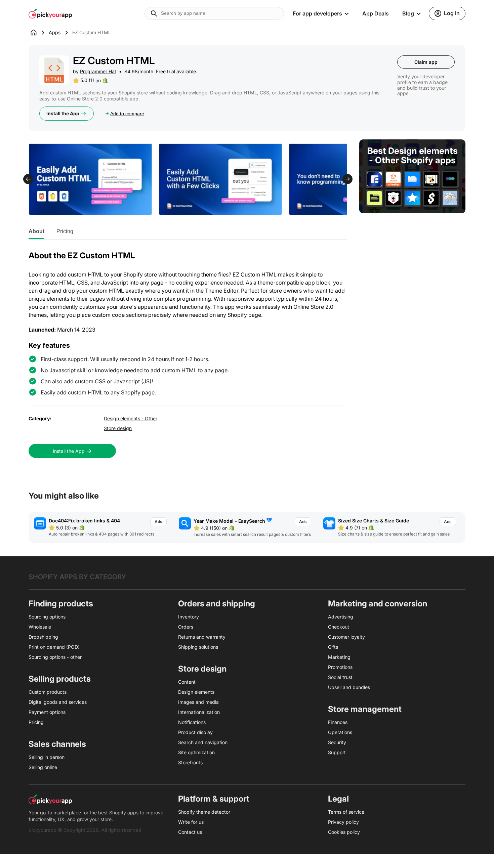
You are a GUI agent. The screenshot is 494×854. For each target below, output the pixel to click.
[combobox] (214, 13)
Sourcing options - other (55, 657)
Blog (408, 13)
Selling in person (47, 757)
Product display (195, 732)
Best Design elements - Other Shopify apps (412, 155)
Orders (185, 627)
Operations (340, 732)
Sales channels (57, 744)
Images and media (198, 702)
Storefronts (190, 762)
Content (187, 682)
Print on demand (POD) (54, 647)
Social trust (340, 677)
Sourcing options (47, 617)
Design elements (196, 692)
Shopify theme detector (204, 812)
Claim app (426, 62)
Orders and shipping (216, 603)
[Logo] (50, 13)
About (36, 231)
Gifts (333, 647)
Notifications (192, 722)
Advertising (340, 617)
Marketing (339, 657)
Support (337, 752)
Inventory (188, 617)
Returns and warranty (201, 637)
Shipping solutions (198, 647)
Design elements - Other (130, 418)
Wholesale (40, 627)
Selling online (43, 767)
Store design (118, 428)
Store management (365, 709)
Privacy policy (343, 822)
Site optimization (196, 752)
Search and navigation (203, 742)
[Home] (39, 32)
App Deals (375, 13)
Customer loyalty (346, 637)
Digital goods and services (58, 702)
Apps (54, 32)
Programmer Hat (98, 71)
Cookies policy (344, 832)
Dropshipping (43, 637)
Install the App (62, 113)
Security (337, 742)
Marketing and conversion (377, 603)
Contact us (190, 832)
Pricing (64, 231)
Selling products (60, 679)
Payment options (47, 712)
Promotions (340, 667)
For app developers (317, 13)
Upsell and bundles (349, 687)
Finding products (61, 603)
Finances (337, 722)
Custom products (48, 692)
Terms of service (346, 812)
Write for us (191, 822)
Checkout (338, 627)
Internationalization (199, 712)
